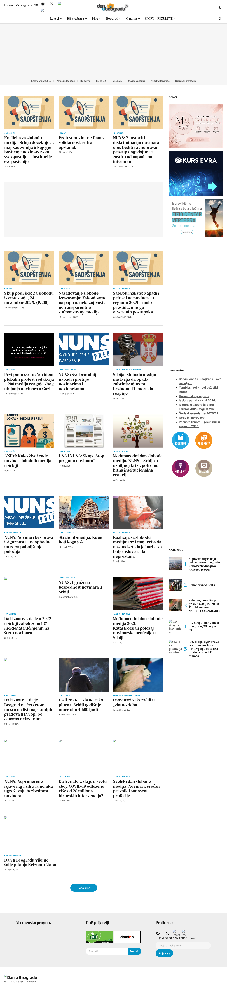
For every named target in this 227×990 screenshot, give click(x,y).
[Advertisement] (113, 50)
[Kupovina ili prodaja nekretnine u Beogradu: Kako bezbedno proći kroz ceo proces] (175, 563)
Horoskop (117, 81)
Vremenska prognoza (194, 396)
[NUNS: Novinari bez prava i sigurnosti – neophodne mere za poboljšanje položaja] (29, 512)
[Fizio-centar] (196, 218)
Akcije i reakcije (122, 288)
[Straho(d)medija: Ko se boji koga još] (84, 512)
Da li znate (11, 614)
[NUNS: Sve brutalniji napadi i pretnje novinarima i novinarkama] (84, 349)
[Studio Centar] (100, 937)
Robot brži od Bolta (202, 585)
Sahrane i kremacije (185, 81)
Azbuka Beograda (160, 81)
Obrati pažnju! (67, 533)
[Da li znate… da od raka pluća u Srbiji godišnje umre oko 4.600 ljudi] (84, 675)
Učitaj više (84, 887)
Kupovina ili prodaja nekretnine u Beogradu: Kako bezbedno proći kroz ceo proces (205, 564)
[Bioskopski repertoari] (180, 440)
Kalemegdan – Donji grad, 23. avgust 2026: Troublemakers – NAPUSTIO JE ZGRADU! (204, 606)
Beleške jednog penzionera (127, 695)
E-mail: (192, 938)
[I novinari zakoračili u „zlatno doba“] (138, 675)
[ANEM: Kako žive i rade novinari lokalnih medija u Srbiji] (29, 431)
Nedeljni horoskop (192, 418)
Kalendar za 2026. (41, 81)
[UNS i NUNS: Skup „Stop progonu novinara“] (84, 431)
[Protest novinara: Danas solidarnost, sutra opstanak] (84, 112)
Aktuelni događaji (66, 81)
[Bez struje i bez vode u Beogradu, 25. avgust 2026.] (175, 626)
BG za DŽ (101, 81)
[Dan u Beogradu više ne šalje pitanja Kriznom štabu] (30, 834)
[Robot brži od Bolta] (175, 585)
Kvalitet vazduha (136, 81)
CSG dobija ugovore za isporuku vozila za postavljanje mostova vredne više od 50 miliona (204, 649)
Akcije (63, 133)
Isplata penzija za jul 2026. (197, 400)
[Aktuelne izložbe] (204, 468)
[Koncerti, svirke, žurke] (180, 468)
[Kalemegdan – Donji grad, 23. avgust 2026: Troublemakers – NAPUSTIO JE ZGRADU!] (175, 605)
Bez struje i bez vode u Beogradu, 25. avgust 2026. (204, 626)
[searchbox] (107, 951)
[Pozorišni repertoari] (204, 440)
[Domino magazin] (127, 937)
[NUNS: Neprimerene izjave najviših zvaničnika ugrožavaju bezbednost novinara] (29, 756)
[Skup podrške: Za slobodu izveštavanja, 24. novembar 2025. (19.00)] (29, 268)
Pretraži (134, 951)
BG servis (85, 81)
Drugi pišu (11, 133)
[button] (220, 7)
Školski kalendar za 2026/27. (199, 413)
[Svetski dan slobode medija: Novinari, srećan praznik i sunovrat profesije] (138, 756)
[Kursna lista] (196, 126)
